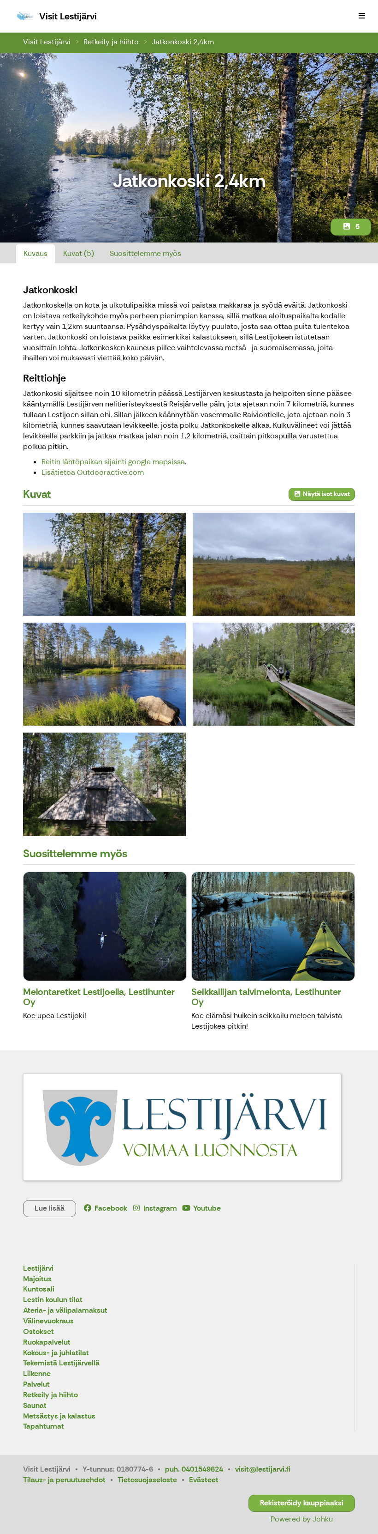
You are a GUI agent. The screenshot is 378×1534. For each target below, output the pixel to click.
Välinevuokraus (48, 1321)
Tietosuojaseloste (147, 1480)
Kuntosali (38, 1289)
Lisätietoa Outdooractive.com (92, 472)
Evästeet (204, 1480)
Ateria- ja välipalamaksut (65, 1310)
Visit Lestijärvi (47, 42)
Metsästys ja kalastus (59, 1416)
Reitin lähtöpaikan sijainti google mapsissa (113, 462)
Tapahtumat (43, 1426)
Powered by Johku (302, 1519)
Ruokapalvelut (47, 1342)
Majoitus (37, 1279)
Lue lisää (50, 1208)
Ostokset (38, 1332)
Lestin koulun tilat (53, 1300)
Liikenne (37, 1374)
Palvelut (36, 1384)
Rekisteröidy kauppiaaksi (301, 1503)
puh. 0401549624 (194, 1469)
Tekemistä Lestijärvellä (61, 1363)
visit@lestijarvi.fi (262, 1469)
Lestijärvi (38, 1268)
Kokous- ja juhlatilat (56, 1353)
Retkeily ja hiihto (111, 42)
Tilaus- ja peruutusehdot (64, 1480)
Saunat (35, 1405)
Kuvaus (35, 253)
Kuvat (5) (78, 253)
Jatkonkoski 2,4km (183, 42)
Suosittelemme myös (145, 253)
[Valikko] (361, 16)
